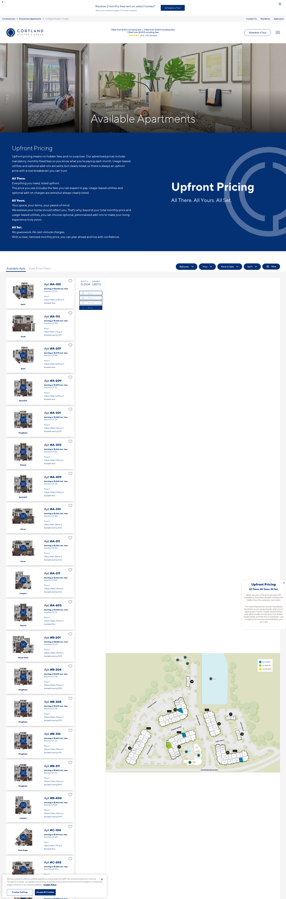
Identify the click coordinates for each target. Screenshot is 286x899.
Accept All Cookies (45, 892)
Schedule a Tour (176, 7)
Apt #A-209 (40, 387)
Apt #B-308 (40, 708)
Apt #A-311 (40, 548)
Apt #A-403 (40, 612)
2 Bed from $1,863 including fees (159, 27)
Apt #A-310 (40, 516)
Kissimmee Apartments (30, 17)
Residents (265, 17)
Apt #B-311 (40, 773)
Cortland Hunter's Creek (57, 17)
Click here (126, 9)
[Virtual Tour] (23, 289)
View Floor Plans (39, 266)
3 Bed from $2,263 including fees (143, 30)
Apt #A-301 (40, 419)
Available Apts (15, 266)
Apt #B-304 (40, 676)
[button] (2, 1)
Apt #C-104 (40, 837)
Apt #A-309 (40, 484)
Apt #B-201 (40, 644)
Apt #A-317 (40, 580)
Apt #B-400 (40, 805)
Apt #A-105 (40, 291)
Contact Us (251, 17)
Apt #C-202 (40, 869)
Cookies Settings (20, 892)
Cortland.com (8, 17)
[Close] (102, 879)
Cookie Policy (49, 884)
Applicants (279, 17)
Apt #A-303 (40, 451)
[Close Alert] (283, 3)
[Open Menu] (278, 30)
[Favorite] (70, 278)
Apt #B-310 (40, 740)
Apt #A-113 (40, 323)
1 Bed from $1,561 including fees (126, 27)
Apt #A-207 (40, 355)
